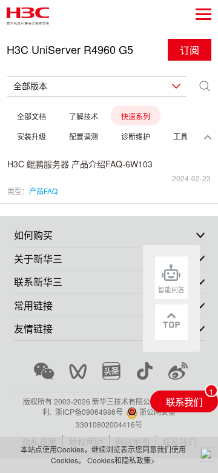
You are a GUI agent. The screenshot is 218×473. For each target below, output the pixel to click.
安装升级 (31, 136)
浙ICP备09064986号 (89, 411)
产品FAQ (43, 191)
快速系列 (135, 116)
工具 (180, 136)
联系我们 (184, 401)
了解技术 (83, 116)
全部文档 (31, 116)
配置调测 (83, 136)
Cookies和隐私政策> (121, 460)
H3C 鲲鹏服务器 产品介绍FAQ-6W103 (80, 164)
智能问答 (171, 289)
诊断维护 (135, 136)
